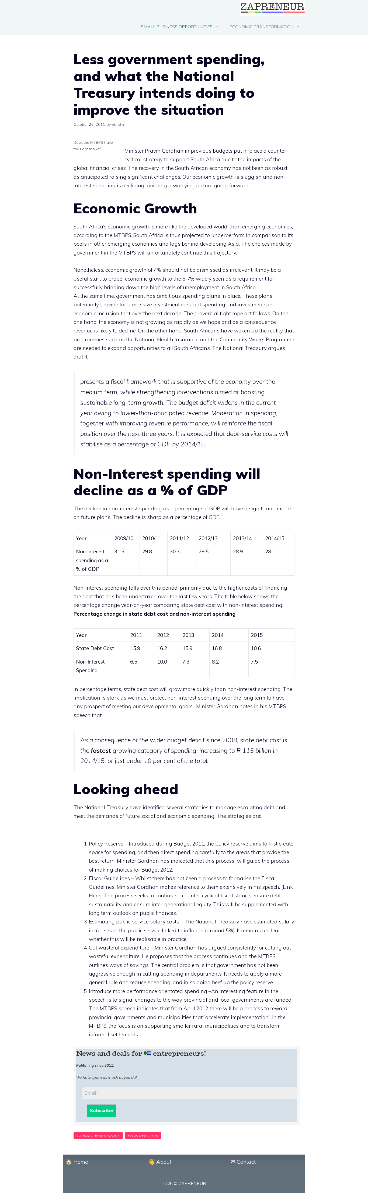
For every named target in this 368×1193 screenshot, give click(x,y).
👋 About (159, 1161)
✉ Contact (243, 1161)
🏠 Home (76, 1161)
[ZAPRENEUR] (272, 9)
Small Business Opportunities (177, 26)
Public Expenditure (143, 1135)
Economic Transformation (262, 26)
